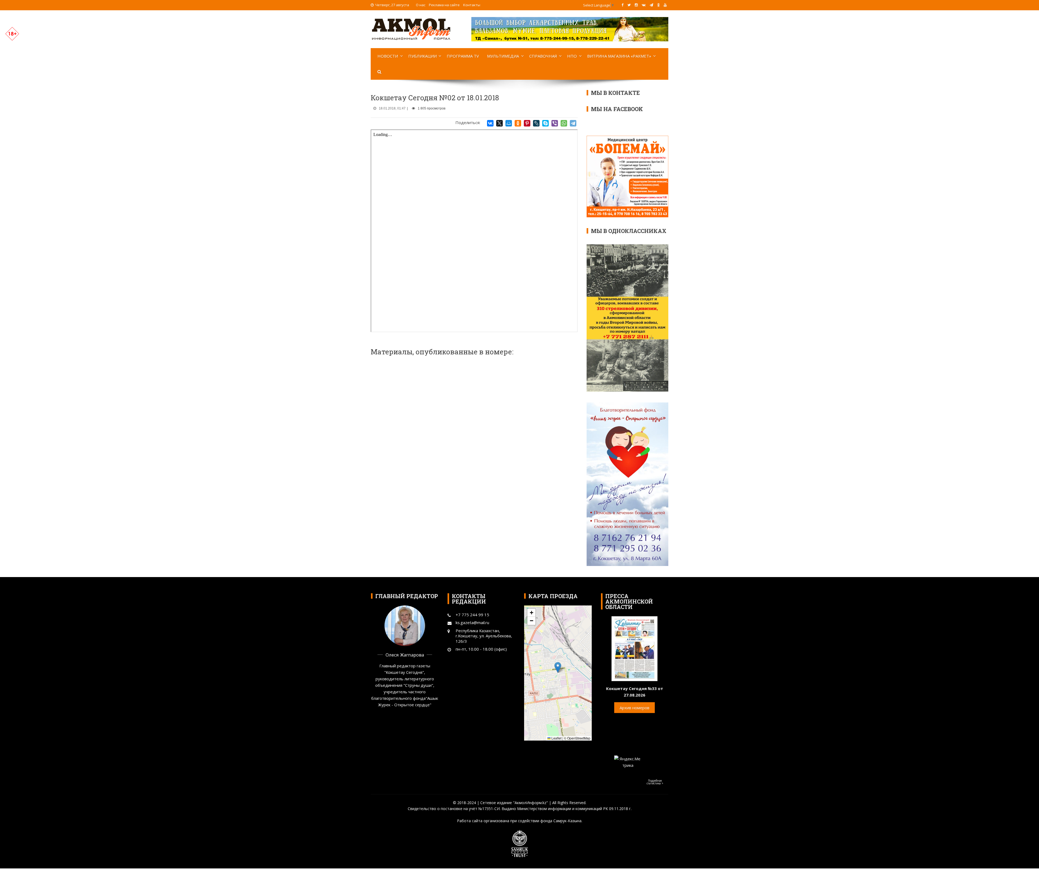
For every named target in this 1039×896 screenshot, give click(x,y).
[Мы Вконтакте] (643, 4)
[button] (557, 667)
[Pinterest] (527, 123)
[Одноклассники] (518, 123)
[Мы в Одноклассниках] (658, 4)
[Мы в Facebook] (622, 4)
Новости (387, 56)
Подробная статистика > (655, 782)
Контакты (471, 4)
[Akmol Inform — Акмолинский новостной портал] (411, 28)
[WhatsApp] (564, 123)
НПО (572, 56)
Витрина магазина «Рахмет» (619, 56)
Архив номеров (634, 707)
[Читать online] (634, 648)
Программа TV (463, 56)
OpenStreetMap (578, 738)
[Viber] (554, 123)
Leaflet (556, 738)
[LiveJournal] (536, 123)
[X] (499, 123)
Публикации (422, 56)
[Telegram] (573, 123)
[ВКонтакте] (490, 123)
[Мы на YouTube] (665, 4)
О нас (420, 4)
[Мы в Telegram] (651, 4)
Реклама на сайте (444, 4)
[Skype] (545, 123)
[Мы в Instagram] (636, 4)
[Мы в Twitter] (629, 4)
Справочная (543, 56)
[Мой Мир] (508, 123)
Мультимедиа (503, 56)
